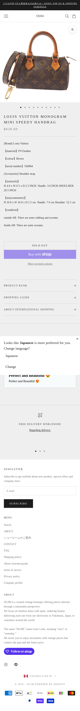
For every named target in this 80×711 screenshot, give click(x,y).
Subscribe (18, 503)
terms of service (12, 570)
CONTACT (10, 544)
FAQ (6, 550)
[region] (40, 428)
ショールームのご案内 (17, 537)
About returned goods (16, 563)
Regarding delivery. (40, 430)
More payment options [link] (40, 263)
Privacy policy (12, 576)
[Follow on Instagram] (6, 665)
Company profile (13, 582)
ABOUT (8, 531)
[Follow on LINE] (16, 665)
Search (7, 524)
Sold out (40, 245)
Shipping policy (12, 557)
